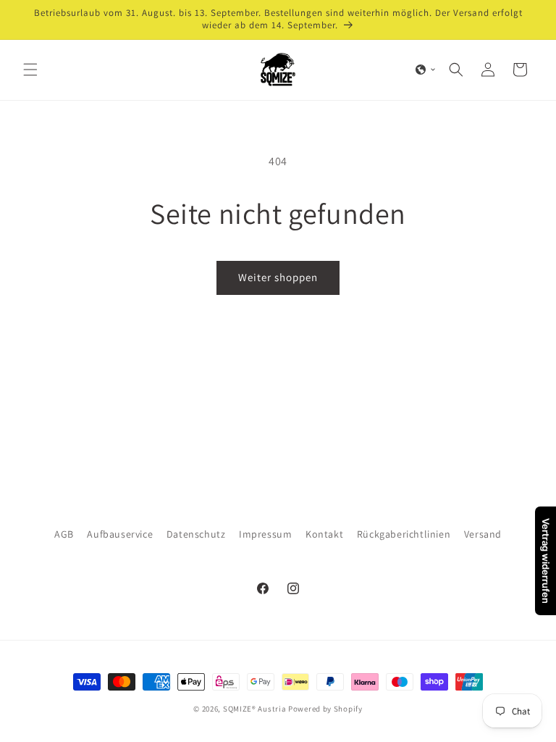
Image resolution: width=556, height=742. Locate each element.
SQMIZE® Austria (255, 709)
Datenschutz (196, 534)
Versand (483, 534)
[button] (30, 70)
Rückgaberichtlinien (403, 534)
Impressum (265, 534)
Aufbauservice (120, 534)
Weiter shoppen (278, 277)
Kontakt (324, 534)
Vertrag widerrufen (546, 561)
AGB (64, 534)
